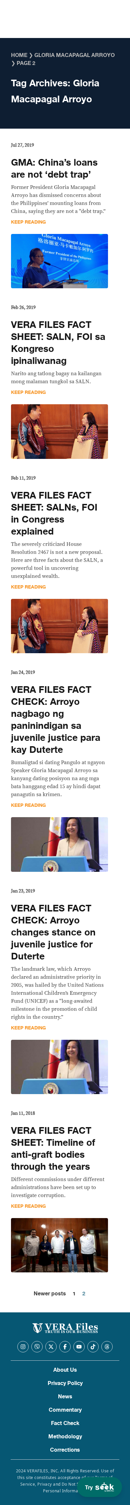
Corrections (65, 1450)
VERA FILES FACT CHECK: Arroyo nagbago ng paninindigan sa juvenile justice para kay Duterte (55, 719)
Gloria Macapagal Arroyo (74, 55)
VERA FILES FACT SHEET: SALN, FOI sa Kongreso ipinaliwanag (58, 343)
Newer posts (50, 1293)
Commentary (65, 1410)
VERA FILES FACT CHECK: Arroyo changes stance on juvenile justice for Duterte (53, 932)
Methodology (65, 1436)
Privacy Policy (65, 1383)
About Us (65, 1370)
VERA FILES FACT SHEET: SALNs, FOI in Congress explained (54, 513)
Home (19, 55)
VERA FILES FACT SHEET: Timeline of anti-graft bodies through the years (53, 1148)
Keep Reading (28, 222)
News (65, 1396)
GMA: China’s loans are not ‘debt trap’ (54, 168)
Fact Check (65, 1423)
